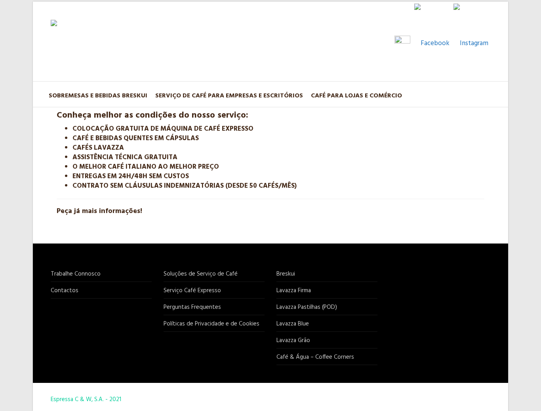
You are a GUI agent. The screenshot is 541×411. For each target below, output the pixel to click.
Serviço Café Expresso (192, 290)
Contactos (64, 290)
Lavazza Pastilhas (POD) (306, 307)
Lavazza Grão (293, 340)
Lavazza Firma (293, 290)
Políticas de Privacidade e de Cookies (211, 324)
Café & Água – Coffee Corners (315, 357)
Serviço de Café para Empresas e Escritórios (229, 96)
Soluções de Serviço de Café (201, 274)
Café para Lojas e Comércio (356, 96)
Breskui (285, 274)
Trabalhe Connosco (76, 274)
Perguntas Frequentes (192, 307)
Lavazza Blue (292, 324)
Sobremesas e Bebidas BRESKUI (98, 96)
